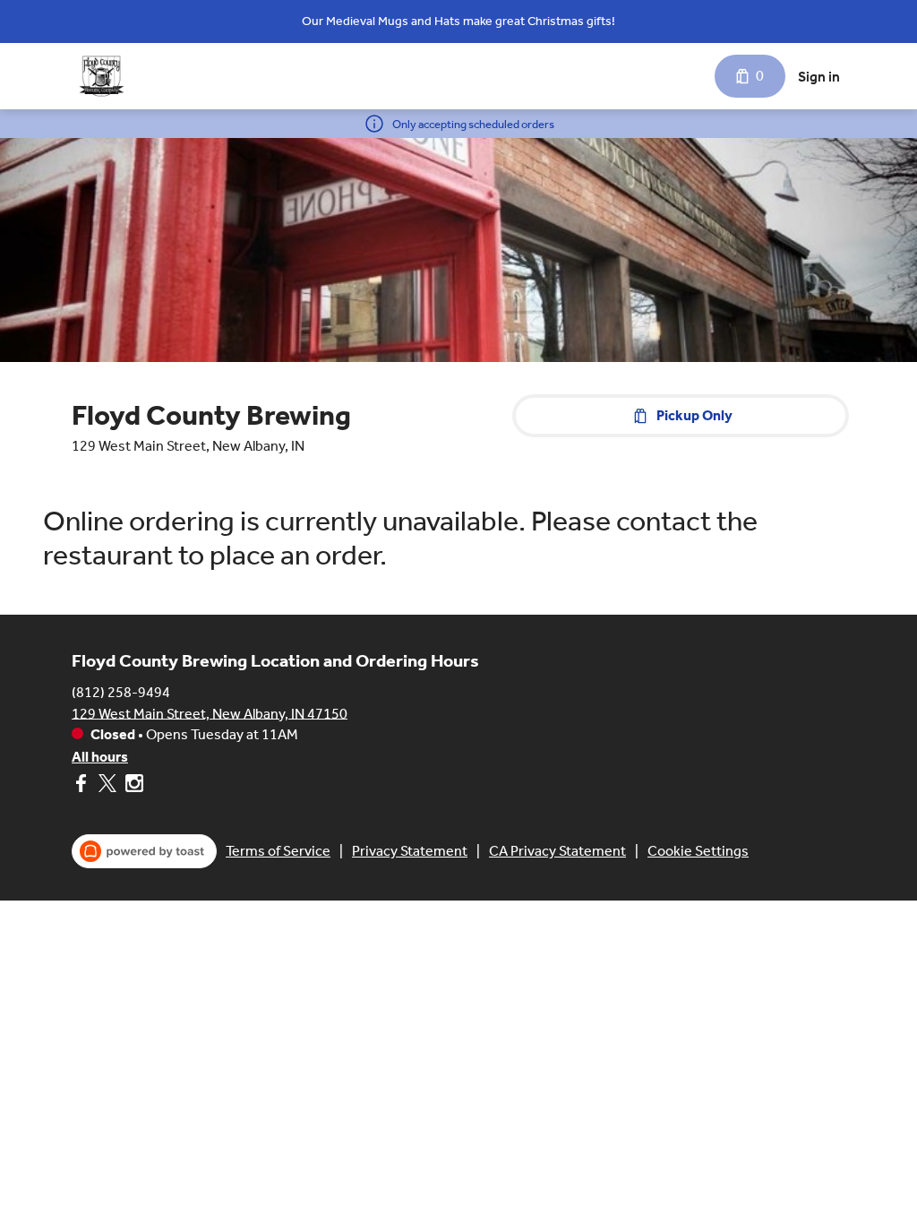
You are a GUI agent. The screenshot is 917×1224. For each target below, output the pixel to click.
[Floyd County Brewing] (102, 76)
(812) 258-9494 (121, 691)
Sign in (819, 76)
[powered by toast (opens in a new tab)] (144, 851)
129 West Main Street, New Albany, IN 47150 (209, 712)
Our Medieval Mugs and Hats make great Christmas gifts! (458, 21)
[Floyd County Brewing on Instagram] (132, 786)
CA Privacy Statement (557, 850)
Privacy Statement (409, 850)
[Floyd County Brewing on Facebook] (83, 786)
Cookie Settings (698, 850)
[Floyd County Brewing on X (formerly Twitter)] (107, 786)
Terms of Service (278, 850)
